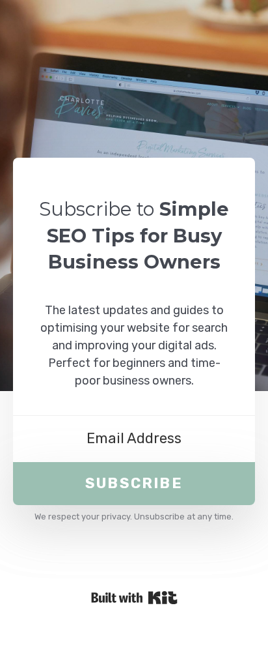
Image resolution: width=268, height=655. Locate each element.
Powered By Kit (134, 597)
